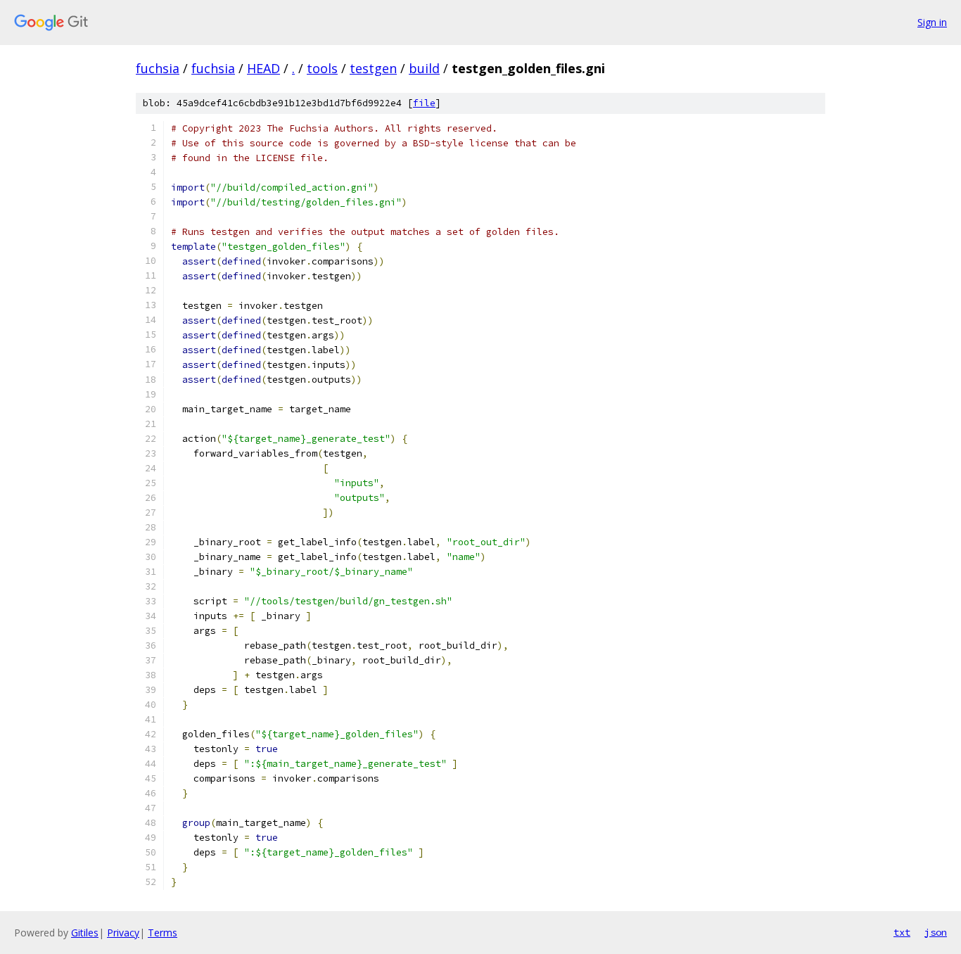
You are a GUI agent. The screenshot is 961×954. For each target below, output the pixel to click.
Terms (162, 932)
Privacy (123, 932)
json (935, 932)
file (424, 103)
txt (901, 932)
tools (322, 68)
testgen (373, 68)
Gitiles (84, 932)
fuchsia (157, 68)
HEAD (263, 68)
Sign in (932, 22)
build (424, 68)
